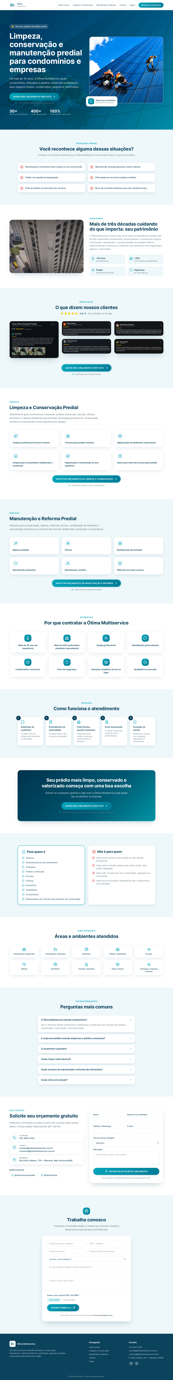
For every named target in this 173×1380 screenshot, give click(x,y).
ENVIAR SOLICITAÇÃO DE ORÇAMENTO (128, 1171)
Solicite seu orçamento (151, 5)
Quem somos (63, 5)
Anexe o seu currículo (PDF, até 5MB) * (63, 1295)
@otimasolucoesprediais (25, 1175)
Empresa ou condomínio (137, 1114)
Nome (96, 1114)
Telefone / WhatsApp (102, 1126)
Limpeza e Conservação (83, 5)
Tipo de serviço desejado (103, 1138)
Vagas (132, 5)
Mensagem (98, 1149)
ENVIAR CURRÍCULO (61, 1307)
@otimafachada (50, 1175)
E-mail (130, 1126)
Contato (123, 5)
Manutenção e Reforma (106, 5)
